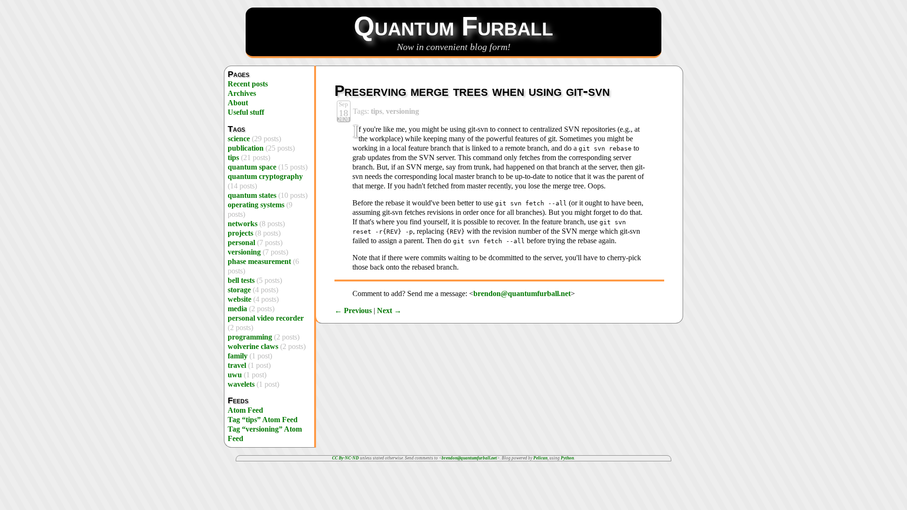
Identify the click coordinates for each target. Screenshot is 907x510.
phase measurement (259, 261)
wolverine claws (253, 346)
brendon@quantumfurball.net (522, 293)
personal (241, 242)
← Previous (353, 310)
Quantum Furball (453, 26)
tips (233, 157)
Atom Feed (245, 410)
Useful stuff (246, 112)
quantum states (252, 195)
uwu (235, 375)
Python (567, 458)
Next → (389, 310)
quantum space (252, 167)
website (239, 299)
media (237, 309)
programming (250, 337)
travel (237, 365)
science (239, 139)
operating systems (256, 205)
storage (239, 290)
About (238, 103)
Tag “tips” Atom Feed (263, 420)
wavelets (241, 384)
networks (242, 224)
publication (246, 148)
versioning (244, 252)
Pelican (540, 458)
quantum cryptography (265, 176)
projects (240, 233)
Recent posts (248, 84)
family (238, 356)
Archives (242, 93)
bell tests (241, 280)
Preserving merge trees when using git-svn (472, 90)
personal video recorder (266, 318)
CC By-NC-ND (345, 458)
